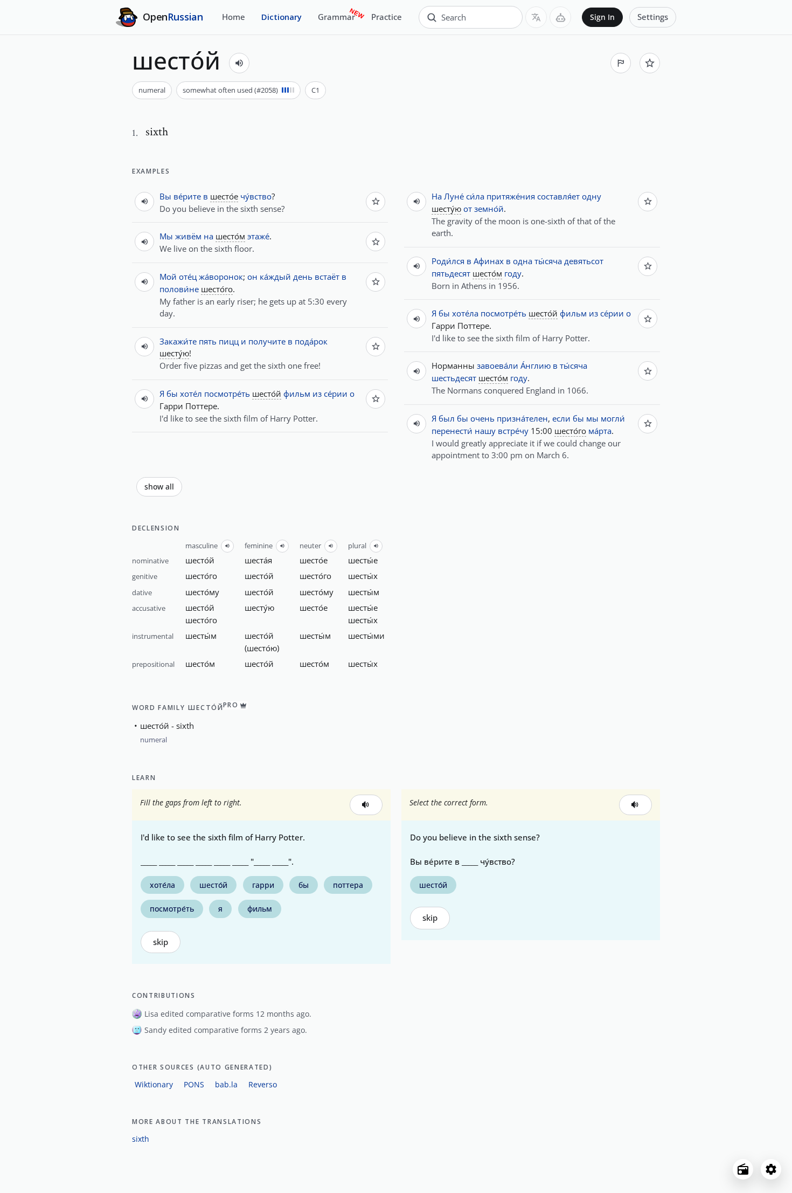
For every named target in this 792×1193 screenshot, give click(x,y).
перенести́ (452, 430)
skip (160, 942)
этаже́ (258, 236)
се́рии (336, 393)
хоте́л (191, 393)
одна (522, 261)
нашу (485, 430)
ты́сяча (548, 261)
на (208, 236)
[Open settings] (771, 1169)
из (317, 393)
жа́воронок (221, 276)
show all (159, 487)
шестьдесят (454, 378)
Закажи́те (178, 341)
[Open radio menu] (743, 1169)
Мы (166, 236)
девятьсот (583, 261)
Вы (165, 196)
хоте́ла (465, 313)
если (561, 418)
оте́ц (188, 276)
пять (208, 341)
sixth (140, 1139)
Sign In (602, 17)
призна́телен (522, 418)
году (513, 273)
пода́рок (311, 341)
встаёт (327, 276)
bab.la (226, 1084)
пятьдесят (451, 273)
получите (267, 341)
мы (592, 418)
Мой (168, 276)
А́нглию (535, 365)
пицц (229, 341)
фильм (296, 393)
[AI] (560, 17)
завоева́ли (497, 365)
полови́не (179, 289)
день (302, 276)
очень (482, 418)
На (437, 196)
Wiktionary (154, 1084)
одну (591, 196)
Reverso (262, 1084)
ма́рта (600, 430)
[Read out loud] (239, 63)
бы (172, 393)
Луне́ (454, 196)
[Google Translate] (536, 17)
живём (188, 236)
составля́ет (558, 196)
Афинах (489, 261)
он (252, 276)
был (447, 418)
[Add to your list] (650, 63)
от (467, 208)
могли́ (613, 418)
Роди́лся (448, 261)
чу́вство (256, 196)
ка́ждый (275, 276)
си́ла (475, 196)
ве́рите (187, 196)
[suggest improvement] (620, 63)
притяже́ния (511, 196)
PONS (194, 1084)
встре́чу (513, 430)
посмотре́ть (227, 393)
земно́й (489, 208)
